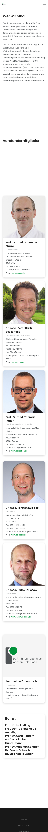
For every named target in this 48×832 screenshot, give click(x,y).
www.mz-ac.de (17, 362)
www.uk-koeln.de (18, 535)
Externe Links (24, 825)
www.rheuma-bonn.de (21, 617)
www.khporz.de (18, 273)
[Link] (4, 4)
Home (24, 819)
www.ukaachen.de (19, 451)
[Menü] (45, 4)
